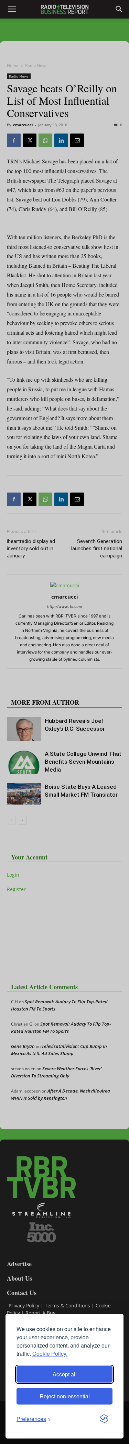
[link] (34, 1419)
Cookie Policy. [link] (49, 1354)
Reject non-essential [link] (65, 1396)
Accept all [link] (65, 1374)
